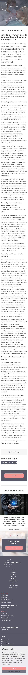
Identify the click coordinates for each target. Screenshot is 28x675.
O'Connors (9, 20)
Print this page (15, 452)
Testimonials (13, 585)
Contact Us (14, 548)
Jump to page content (14, 0)
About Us (13, 570)
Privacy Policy (5, 642)
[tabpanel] (14, 513)
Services (13, 574)
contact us (15, 443)
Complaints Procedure (7, 644)
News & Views (18, 20)
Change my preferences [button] (14, 671)
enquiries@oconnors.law (9, 605)
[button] (22, 6)
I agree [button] (14, 668)
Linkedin (2, 637)
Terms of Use (5, 640)
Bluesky (4, 637)
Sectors (13, 576)
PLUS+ (13, 578)
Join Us (14, 475)
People (13, 572)
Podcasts (13, 583)
